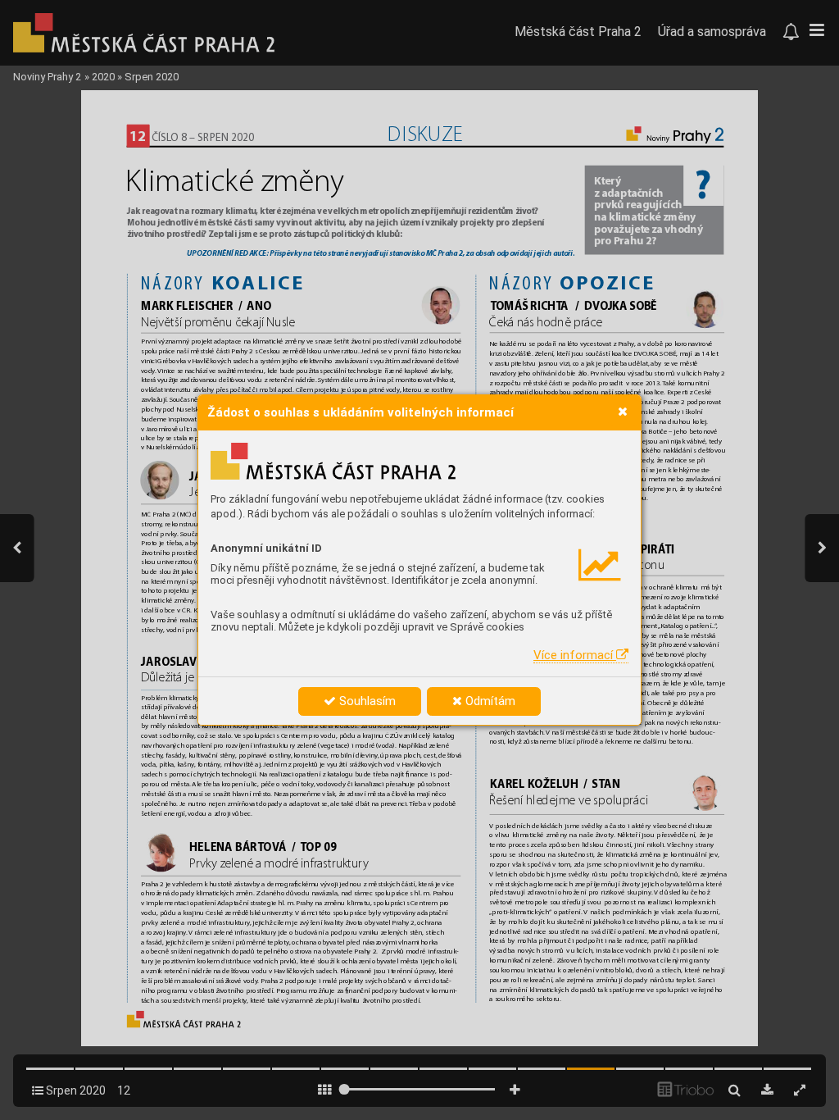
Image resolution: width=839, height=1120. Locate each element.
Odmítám (488, 701)
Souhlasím (366, 701)
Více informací (574, 655)
